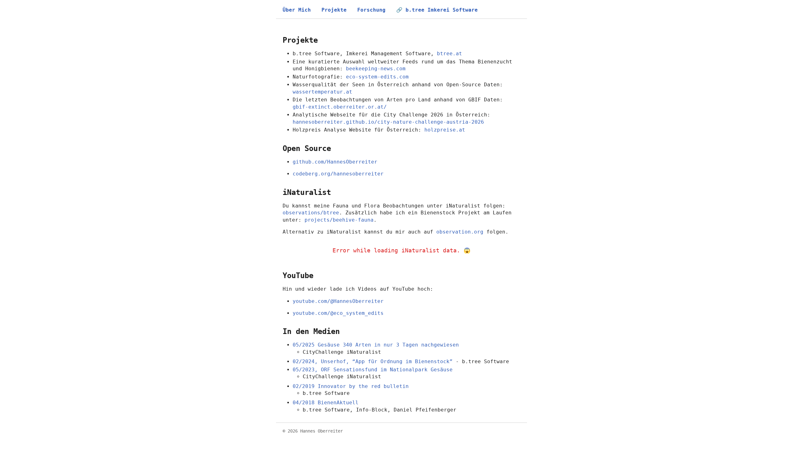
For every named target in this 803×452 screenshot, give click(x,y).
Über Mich (297, 10)
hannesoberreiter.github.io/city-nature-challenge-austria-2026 (388, 122)
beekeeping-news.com (376, 69)
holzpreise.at (444, 130)
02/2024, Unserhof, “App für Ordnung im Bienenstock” (373, 361)
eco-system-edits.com (377, 77)
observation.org (459, 232)
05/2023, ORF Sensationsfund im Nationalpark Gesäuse (373, 370)
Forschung (371, 10)
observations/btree (311, 213)
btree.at (449, 53)
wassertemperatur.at (322, 92)
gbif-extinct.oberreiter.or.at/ (340, 107)
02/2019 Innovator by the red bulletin (351, 386)
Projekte (334, 10)
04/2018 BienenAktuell (326, 403)
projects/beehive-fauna (339, 220)
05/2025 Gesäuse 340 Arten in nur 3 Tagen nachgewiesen (376, 345)
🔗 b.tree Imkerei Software (437, 10)
